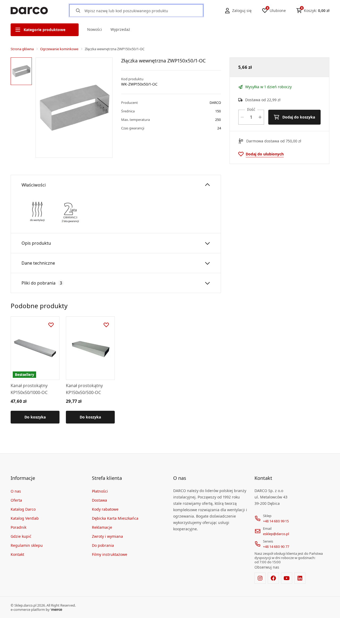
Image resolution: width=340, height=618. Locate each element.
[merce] (56, 609)
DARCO (215, 102)
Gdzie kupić (21, 536)
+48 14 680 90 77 (276, 546)
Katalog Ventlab (25, 518)
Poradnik (18, 527)
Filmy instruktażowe (109, 554)
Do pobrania (103, 545)
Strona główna (22, 49)
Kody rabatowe (105, 509)
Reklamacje (102, 527)
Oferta (16, 500)
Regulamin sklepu (27, 545)
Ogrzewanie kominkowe (59, 49)
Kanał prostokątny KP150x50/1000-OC (29, 389)
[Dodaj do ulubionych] (51, 325)
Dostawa (99, 500)
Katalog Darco (23, 509)
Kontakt (17, 554)
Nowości (94, 29)
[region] (22, 107)
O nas (16, 491)
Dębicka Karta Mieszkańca (115, 518)
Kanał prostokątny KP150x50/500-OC (84, 389)
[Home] (29, 10)
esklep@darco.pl (276, 533)
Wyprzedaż (120, 29)
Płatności (100, 491)
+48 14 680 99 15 (276, 521)
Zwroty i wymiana (107, 536)
